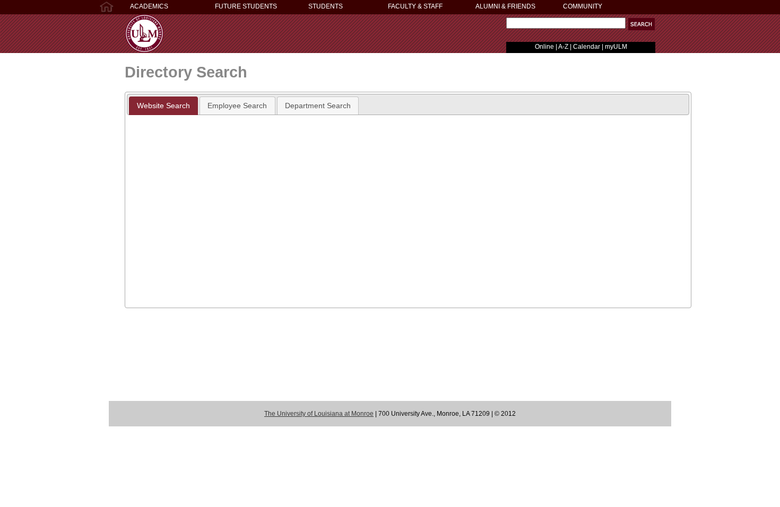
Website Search (163, 105)
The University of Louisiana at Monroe (319, 413)
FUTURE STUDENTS (246, 6)
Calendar (586, 46)
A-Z (563, 46)
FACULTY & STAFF (415, 6)
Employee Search (237, 105)
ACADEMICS (149, 6)
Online (544, 46)
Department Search (318, 105)
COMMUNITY (582, 6)
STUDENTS (325, 6)
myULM (616, 46)
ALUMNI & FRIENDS (505, 6)
